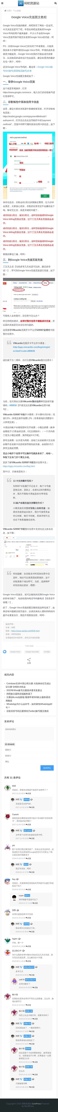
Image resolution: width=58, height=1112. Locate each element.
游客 (14, 910)
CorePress (36, 1104)
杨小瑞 (30, 1011)
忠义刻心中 (17, 951)
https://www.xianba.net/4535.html (25, 631)
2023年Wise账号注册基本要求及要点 (24, 690)
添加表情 (10, 744)
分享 (29, 663)
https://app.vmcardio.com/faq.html (19, 466)
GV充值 (47, 652)
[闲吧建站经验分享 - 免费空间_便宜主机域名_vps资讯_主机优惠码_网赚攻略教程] (29, 3)
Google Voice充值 (32, 652)
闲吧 (17, 799)
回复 (29, 793)
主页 (8, 11)
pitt (27, 864)
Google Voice (15, 652)
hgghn (15, 939)
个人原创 (17, 11)
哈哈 (27, 799)
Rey (14, 879)
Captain (29, 831)
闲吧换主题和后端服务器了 (19, 694)
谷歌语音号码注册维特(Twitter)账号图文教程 (27, 711)
